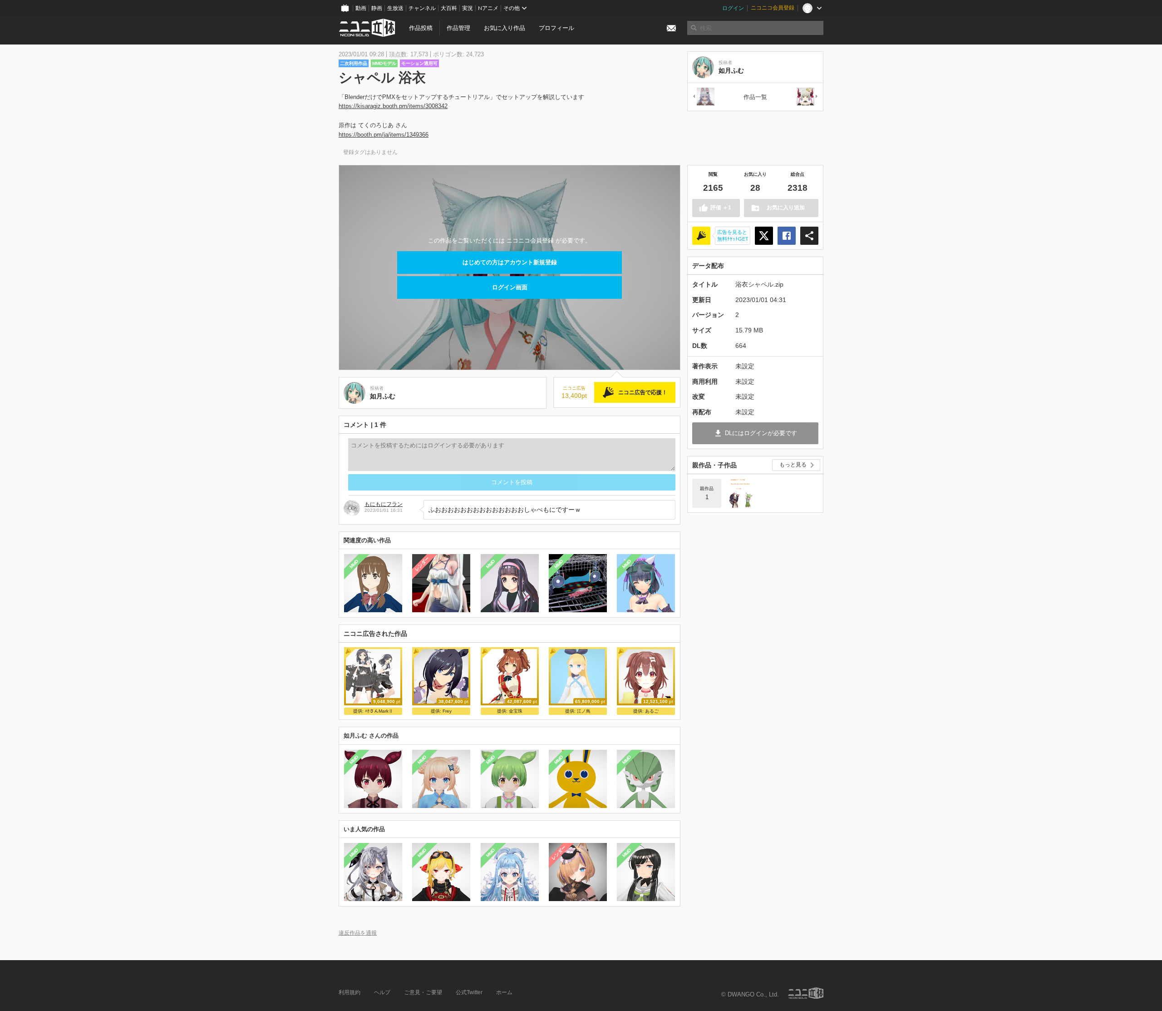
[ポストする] (764, 236)
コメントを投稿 (511, 482)
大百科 (449, 8)
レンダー (422, 564)
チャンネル (422, 8)
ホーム (504, 992)
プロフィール (556, 28)
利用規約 (349, 992)
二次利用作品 (353, 63)
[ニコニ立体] (805, 993)
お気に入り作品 (504, 28)
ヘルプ (382, 992)
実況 (467, 8)
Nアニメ (488, 8)
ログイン (733, 8)
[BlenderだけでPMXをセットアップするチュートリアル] (738, 493)
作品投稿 (421, 28)
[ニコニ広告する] (701, 236)
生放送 (395, 8)
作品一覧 (755, 97)
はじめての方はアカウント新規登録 (510, 262)
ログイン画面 (509, 287)
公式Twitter (469, 992)
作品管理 (458, 28)
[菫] (703, 97)
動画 (360, 8)
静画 (376, 8)
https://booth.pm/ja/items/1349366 (383, 134)
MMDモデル (384, 63)
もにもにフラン (383, 504)
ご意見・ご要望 (423, 992)
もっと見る (793, 464)
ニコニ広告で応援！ (642, 392)
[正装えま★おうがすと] (807, 97)
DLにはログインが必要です (761, 433)
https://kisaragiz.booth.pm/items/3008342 (393, 106)
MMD (354, 564)
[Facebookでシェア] (787, 236)
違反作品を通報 (358, 933)
